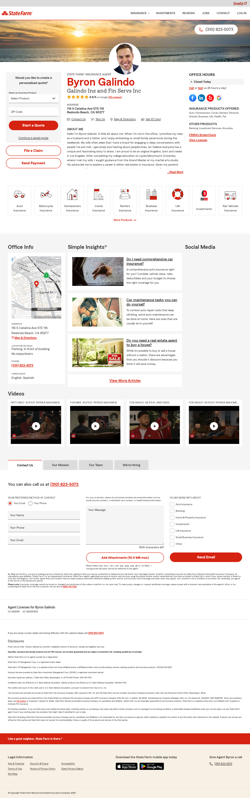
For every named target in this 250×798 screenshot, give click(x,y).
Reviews (188, 13)
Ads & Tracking (16, 763)
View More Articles (125, 380)
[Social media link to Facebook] (192, 98)
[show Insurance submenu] (148, 13)
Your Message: (97, 509)
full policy (21, 701)
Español (238, 3)
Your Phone (40, 503)
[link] (17, 13)
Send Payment (33, 163)
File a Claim (33, 151)
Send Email (206, 557)
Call (191, 88)
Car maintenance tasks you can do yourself (151, 302)
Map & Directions (25, 337)
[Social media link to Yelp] (210, 98)
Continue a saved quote (33, 137)
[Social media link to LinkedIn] (201, 98)
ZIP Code (16, 111)
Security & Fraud (39, 763)
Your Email (19, 503)
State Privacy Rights (72, 769)
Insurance (139, 13)
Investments (165, 13)
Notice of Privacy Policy (42, 769)
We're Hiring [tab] (131, 465)
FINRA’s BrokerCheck (202, 134)
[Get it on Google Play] (151, 766)
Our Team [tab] (96, 465)
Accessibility (68, 763)
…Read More (175, 172)
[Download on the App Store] (127, 766)
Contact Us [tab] (25, 465)
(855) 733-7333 (70, 586)
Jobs (205, 13)
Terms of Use (15, 769)
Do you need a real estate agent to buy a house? (151, 343)
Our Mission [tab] (60, 465)
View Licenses (198, 140)
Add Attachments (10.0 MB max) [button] (125, 557)
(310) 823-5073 (22, 365)
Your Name (17, 515)
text (200, 88)
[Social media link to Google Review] (219, 98)
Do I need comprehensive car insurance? (149, 261)
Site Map (13, 774)
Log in (241, 13)
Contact (223, 13)
